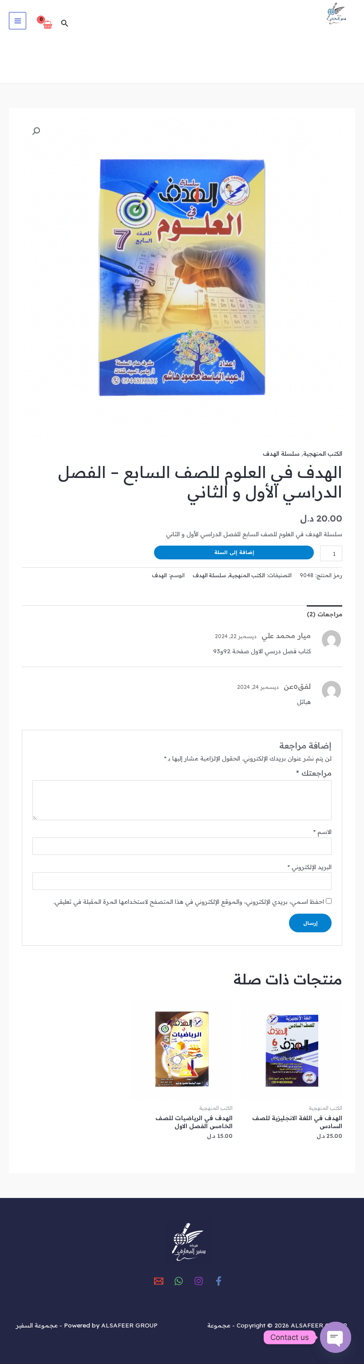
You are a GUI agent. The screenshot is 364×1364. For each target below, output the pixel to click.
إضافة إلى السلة (234, 552)
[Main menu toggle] (17, 20)
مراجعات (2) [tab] (324, 614)
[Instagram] (199, 1281)
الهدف (159, 575)
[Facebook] (219, 1281)
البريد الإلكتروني (309, 866)
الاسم (322, 831)
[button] (64, 23)
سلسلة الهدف (281, 453)
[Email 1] (159, 1281)
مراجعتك (314, 773)
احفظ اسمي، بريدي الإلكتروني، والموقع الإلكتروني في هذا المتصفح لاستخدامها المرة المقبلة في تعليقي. (188, 901)
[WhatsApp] (179, 1281)
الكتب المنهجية (322, 453)
